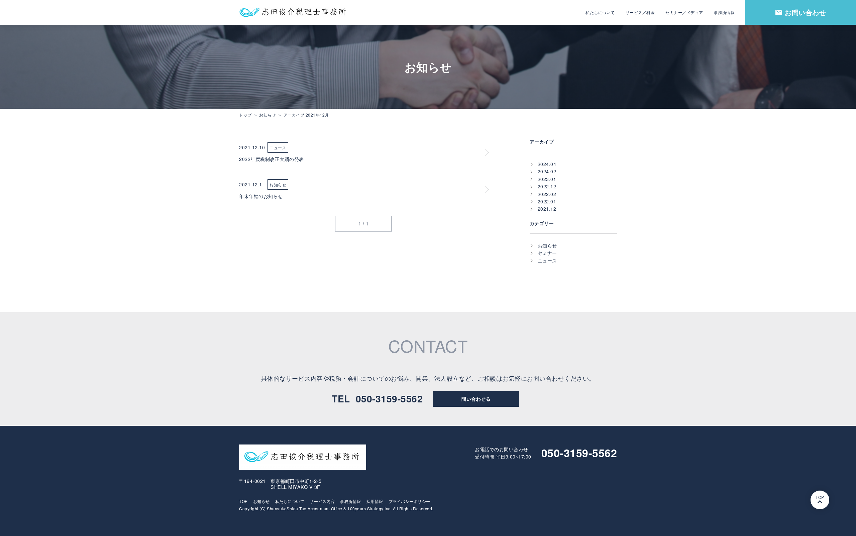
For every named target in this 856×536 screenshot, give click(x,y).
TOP (243, 501)
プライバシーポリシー (409, 501)
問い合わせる (476, 398)
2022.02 (547, 194)
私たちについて (290, 501)
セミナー (547, 252)
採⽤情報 (374, 501)
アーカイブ (542, 141)
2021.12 (547, 208)
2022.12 (547, 186)
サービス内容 (322, 501)
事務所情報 (350, 501)
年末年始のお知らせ (261, 196)
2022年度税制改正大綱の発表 (271, 159)
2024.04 (547, 164)
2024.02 (547, 171)
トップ (245, 115)
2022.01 (547, 201)
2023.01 (547, 179)
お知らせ (267, 115)
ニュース (278, 147)
